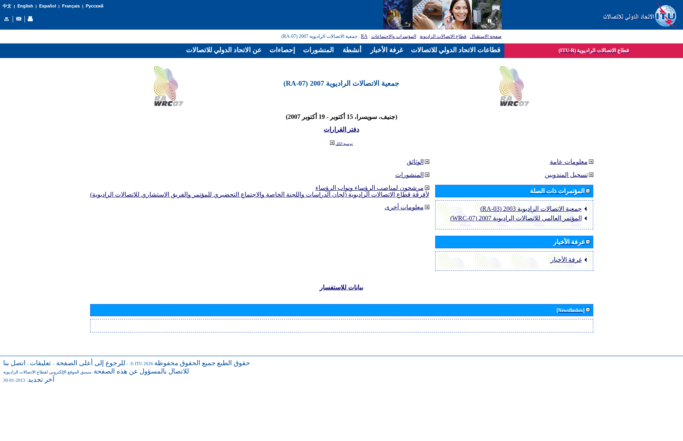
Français (71, 6)
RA (364, 36)
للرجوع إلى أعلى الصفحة (90, 363)
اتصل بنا (14, 363)
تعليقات (40, 363)
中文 (7, 6)
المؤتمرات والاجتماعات (393, 36)
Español (47, 6)
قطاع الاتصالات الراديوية (443, 36)
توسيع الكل (344, 144)
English (25, 6)
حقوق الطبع (233, 363)
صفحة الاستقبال (486, 36)
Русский (95, 6)
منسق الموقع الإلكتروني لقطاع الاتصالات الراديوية (47, 372)
